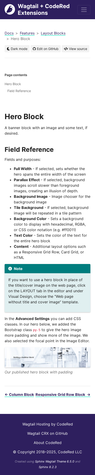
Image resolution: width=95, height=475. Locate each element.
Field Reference (19, 91)
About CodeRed (48, 442)
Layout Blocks (53, 33)
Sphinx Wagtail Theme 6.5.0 (55, 461)
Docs (9, 33)
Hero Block (13, 84)
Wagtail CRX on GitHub (47, 433)
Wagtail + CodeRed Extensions (44, 9)
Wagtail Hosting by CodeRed (47, 424)
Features (27, 33)
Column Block (19, 394)
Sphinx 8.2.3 (47, 467)
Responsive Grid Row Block (63, 394)
